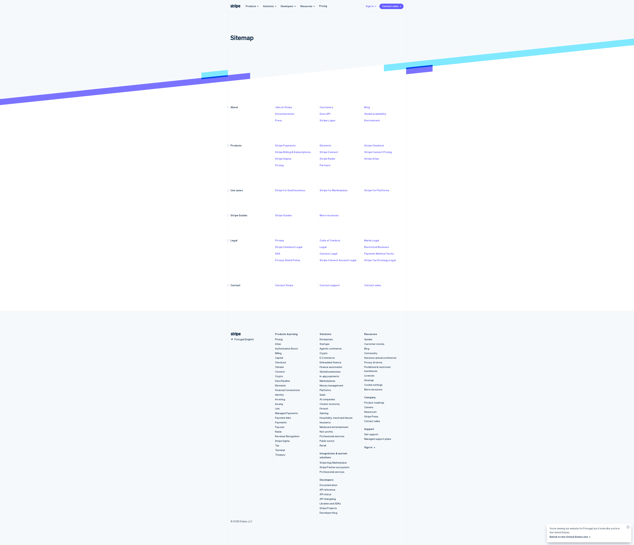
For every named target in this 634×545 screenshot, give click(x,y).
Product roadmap (374, 402)
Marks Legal (371, 240)
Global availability (375, 113)
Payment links (283, 417)
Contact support (330, 285)
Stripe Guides (283, 215)
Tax (277, 445)
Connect (280, 371)
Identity (279, 394)
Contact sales (390, 6)
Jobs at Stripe (283, 107)
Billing (278, 353)
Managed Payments (286, 413)
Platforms (325, 390)
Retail (323, 445)
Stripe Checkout (374, 145)
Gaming (324, 413)
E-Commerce (327, 357)
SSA (277, 253)
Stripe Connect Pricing (378, 152)
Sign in (370, 6)
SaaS (322, 394)
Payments (281, 422)
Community (370, 353)
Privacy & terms (373, 362)
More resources (329, 215)
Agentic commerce (331, 348)
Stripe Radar (327, 158)
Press (278, 120)
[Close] (627, 528)
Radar (278, 431)
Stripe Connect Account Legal (338, 260)
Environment (372, 120)
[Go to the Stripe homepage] (234, 334)
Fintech (324, 408)
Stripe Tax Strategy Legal (380, 260)
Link (277, 408)
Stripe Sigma (283, 158)
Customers (326, 107)
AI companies (327, 399)
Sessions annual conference (380, 357)
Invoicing (280, 399)
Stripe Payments (285, 145)
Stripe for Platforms (376, 190)
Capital (279, 357)
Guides (368, 339)
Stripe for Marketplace (333, 190)
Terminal (280, 450)
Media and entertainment (334, 427)
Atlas (278, 344)
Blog (367, 107)
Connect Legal (328, 253)
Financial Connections (287, 390)
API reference (327, 489)
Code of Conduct (330, 240)
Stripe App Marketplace (333, 462)
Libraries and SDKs (330, 503)
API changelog (328, 498)
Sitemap (369, 380)
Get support (371, 434)
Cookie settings (373, 384)
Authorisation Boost (286, 348)
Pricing (323, 5)
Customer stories (374, 344)
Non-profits (326, 431)
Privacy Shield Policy (287, 260)
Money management (331, 385)
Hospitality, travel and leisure (336, 417)
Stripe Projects (328, 508)
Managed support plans (377, 438)
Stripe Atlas (371, 158)
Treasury (280, 454)
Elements (325, 145)
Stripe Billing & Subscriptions (293, 152)
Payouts (279, 427)
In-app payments (329, 376)
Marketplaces (327, 380)
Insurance (325, 422)
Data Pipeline (282, 380)
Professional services (332, 436)
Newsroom (370, 411)
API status (325, 494)
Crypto (279, 376)
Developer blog (328, 512)
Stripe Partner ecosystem (334, 467)
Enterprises (326, 339)
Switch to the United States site (568, 536)
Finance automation (331, 367)
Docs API (325, 113)
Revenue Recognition (287, 436)
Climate (279, 367)
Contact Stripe (284, 285)
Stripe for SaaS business (290, 190)
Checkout (280, 362)
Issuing (279, 404)
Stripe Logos (327, 120)
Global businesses (330, 371)
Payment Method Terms (379, 253)
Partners (325, 165)
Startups (325, 344)
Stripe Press (371, 416)
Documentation (284, 113)
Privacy (279, 240)
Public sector (327, 440)
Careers (368, 407)
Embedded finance (330, 362)
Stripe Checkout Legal (288, 247)
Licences (369, 375)
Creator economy (330, 404)
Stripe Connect (329, 152)
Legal (323, 247)
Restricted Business (376, 247)
